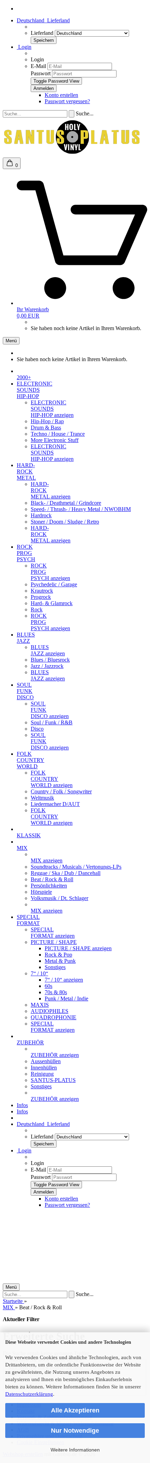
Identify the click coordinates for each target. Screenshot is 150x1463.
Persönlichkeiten (49, 886)
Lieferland (43, 33)
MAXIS (40, 1005)
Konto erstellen (61, 95)
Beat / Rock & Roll (52, 879)
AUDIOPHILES (49, 1011)
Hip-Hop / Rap (47, 421)
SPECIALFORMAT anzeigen (53, 933)
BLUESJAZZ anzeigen (48, 650)
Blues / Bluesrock (50, 660)
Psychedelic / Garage (54, 584)
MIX (22, 848)
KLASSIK (29, 835)
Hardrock (41, 515)
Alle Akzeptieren (75, 1410)
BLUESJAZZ (26, 638)
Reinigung (42, 1074)
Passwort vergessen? (67, 101)
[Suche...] (71, 113)
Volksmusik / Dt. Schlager (59, 898)
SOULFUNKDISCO (25, 691)
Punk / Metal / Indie (66, 998)
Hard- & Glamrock (52, 603)
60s (48, 986)
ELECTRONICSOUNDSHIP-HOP (34, 390)
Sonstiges (55, 967)
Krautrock (42, 591)
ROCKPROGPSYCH (26, 553)
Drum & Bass (46, 427)
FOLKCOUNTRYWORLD (30, 760)
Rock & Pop (58, 955)
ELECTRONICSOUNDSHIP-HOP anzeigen (52, 408)
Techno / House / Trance (58, 434)
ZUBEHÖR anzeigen (55, 1055)
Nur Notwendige (75, 1430)
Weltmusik (42, 798)
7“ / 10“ (39, 973)
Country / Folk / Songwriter (61, 791)
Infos (22, 1105)
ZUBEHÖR (30, 1042)
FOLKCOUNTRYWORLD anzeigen (52, 779)
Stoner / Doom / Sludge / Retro (65, 522)
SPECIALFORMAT (28, 920)
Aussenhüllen (46, 1061)
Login (24, 47)
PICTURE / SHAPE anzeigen (78, 948)
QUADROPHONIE (53, 1017)
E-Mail (38, 66)
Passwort (41, 73)
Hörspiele (41, 892)
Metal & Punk (60, 961)
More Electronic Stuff (54, 440)
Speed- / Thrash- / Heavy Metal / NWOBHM (81, 509)
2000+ (24, 377)
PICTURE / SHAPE (54, 942)
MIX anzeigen (46, 860)
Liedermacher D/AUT (55, 804)
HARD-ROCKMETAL (26, 471)
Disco (37, 729)
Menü (11, 340)
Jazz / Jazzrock (47, 666)
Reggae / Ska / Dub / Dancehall (65, 873)
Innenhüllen (44, 1067)
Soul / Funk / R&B (52, 722)
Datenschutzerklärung (29, 1394)
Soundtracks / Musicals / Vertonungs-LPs (76, 867)
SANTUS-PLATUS (53, 1080)
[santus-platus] (72, 154)
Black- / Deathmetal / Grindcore (66, 503)
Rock (37, 609)
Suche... (84, 113)
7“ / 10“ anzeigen (64, 980)
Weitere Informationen (75, 1450)
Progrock (41, 597)
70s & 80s (56, 992)
